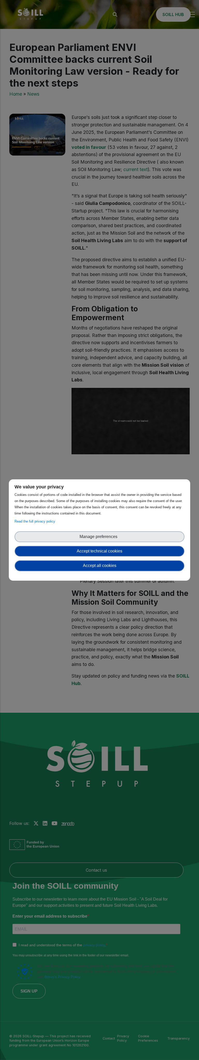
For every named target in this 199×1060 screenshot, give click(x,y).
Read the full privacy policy (36, 521)
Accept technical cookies (99, 551)
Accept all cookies (99, 565)
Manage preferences (99, 536)
